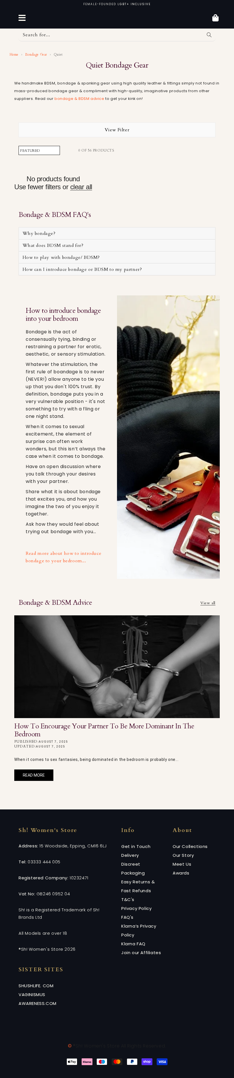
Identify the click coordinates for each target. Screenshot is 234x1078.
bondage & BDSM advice (79, 98)
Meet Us (182, 864)
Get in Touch (135, 846)
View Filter (117, 130)
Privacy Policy (136, 908)
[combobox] (117, 35)
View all (207, 603)
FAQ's (127, 917)
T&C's (127, 899)
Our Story (183, 855)
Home (14, 54)
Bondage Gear (36, 54)
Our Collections (190, 846)
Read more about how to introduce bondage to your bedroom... (63, 557)
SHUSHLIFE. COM (36, 986)
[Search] (209, 35)
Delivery (130, 855)
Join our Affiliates (141, 953)
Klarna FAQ (133, 944)
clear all (81, 187)
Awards (181, 873)
